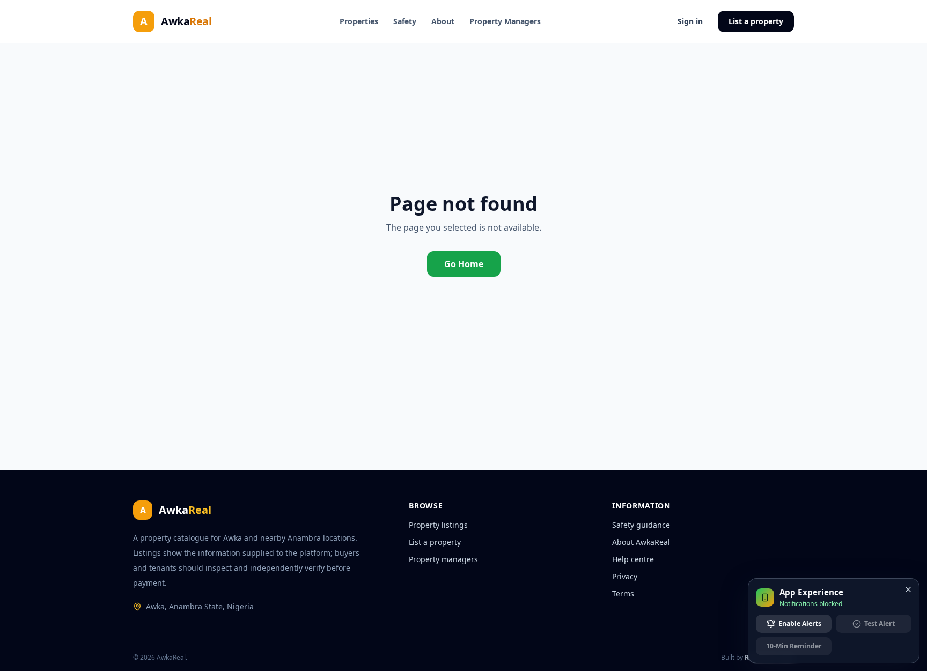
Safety (404, 21)
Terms (623, 593)
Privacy (624, 576)
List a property (756, 21)
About (442, 21)
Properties (359, 21)
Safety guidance (641, 525)
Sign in (690, 21)
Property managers (443, 559)
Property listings (438, 525)
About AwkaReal (641, 542)
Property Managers (505, 21)
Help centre (633, 559)
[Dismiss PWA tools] (908, 589)
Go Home (463, 264)
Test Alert (879, 623)
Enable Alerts (799, 623)
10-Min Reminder (794, 646)
